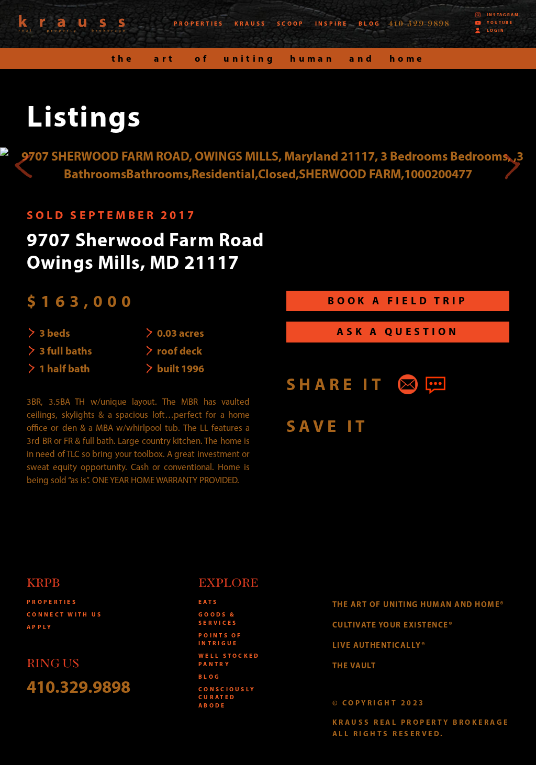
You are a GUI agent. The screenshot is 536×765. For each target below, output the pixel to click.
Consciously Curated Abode (226, 698)
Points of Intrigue (220, 639)
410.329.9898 (78, 686)
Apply (39, 627)
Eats (208, 602)
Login (496, 30)
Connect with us (64, 614)
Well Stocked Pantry (229, 660)
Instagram (503, 14)
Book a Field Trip (398, 300)
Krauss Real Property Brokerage (72, 24)
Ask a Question (398, 331)
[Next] (512, 165)
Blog (209, 676)
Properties (52, 602)
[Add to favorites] (388, 425)
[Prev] (24, 165)
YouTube (500, 22)
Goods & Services (217, 618)
